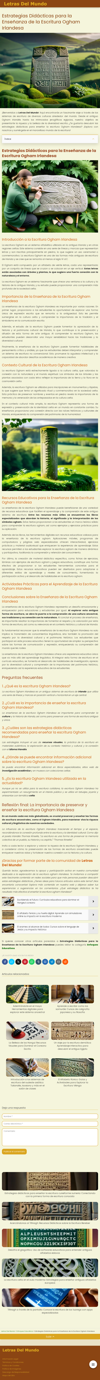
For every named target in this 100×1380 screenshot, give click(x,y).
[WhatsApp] (32, 962)
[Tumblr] (38, 962)
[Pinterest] (25, 962)
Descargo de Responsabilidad (15, 1372)
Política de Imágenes (11, 1369)
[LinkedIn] (45, 962)
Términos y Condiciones (13, 1362)
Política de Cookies (10, 1365)
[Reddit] (65, 962)
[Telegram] (52, 962)
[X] (18, 962)
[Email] (58, 962)
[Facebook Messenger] (12, 962)
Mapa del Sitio (8, 1375)
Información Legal (10, 1359)
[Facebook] (5, 962)
